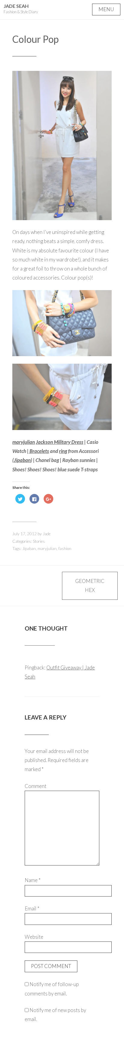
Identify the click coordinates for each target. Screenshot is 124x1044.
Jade (47, 533)
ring (63, 451)
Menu (106, 9)
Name (33, 880)
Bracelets (39, 451)
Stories (39, 541)
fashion (64, 548)
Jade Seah (16, 6)
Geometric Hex (89, 585)
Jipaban (22, 460)
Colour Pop (35, 39)
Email (32, 908)
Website (34, 937)
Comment (35, 786)
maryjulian (23, 442)
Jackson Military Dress (59, 442)
